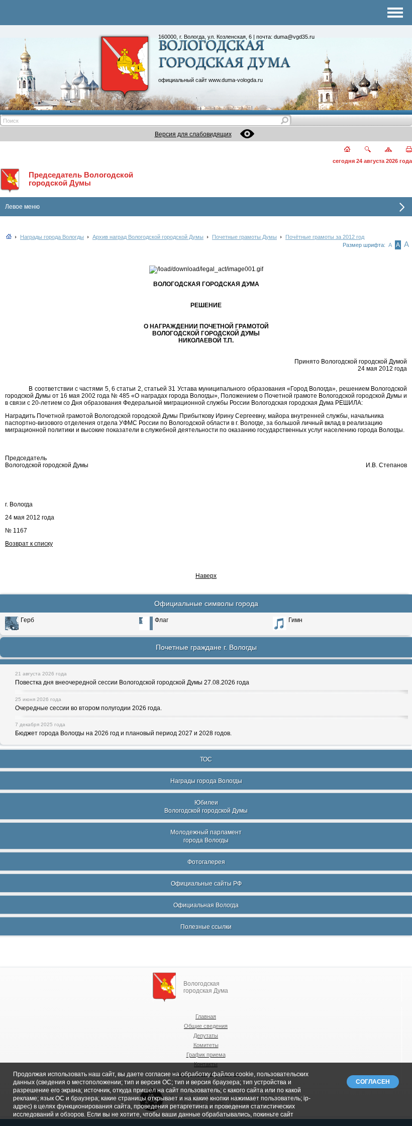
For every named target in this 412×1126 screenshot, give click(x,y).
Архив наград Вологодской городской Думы (147, 237)
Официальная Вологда (206, 905)
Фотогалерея (206, 861)
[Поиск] (361, 150)
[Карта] (382, 150)
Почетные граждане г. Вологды (206, 647)
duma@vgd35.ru (294, 37)
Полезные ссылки (206, 926)
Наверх (206, 575)
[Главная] (341, 150)
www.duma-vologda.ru (236, 80)
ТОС (206, 759)
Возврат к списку (29, 543)
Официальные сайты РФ (206, 883)
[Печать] (403, 150)
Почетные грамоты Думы (244, 237)
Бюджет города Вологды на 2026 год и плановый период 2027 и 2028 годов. (123, 733)
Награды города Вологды (52, 237)
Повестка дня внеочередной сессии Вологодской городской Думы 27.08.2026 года (132, 682)
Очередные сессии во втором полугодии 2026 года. (88, 708)
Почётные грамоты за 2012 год (324, 237)
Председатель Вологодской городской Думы (81, 179)
